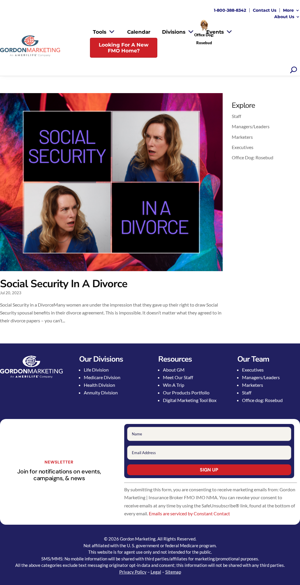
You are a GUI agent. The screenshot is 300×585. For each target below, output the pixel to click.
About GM (174, 369)
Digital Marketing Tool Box (190, 400)
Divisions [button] (173, 32)
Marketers (242, 137)
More (288, 10)
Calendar (138, 32)
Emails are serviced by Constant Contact (189, 513)
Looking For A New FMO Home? (124, 48)
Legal (156, 571)
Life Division (96, 369)
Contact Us (264, 10)
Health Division (99, 385)
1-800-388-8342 (230, 10)
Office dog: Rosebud (262, 400)
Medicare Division (102, 377)
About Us (284, 17)
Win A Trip (173, 385)
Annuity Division (101, 392)
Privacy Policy (132, 571)
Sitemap (173, 571)
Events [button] (215, 32)
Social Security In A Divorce (63, 284)
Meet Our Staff (178, 377)
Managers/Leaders (251, 126)
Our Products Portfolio (186, 392)
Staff (236, 116)
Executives (242, 147)
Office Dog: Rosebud (252, 157)
